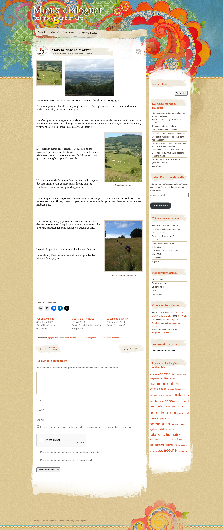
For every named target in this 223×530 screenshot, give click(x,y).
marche (73, 337)
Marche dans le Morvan (137, 50)
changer (153, 378)
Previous (53, 348)
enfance (169, 395)
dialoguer (179, 388)
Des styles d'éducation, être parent (167, 236)
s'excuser (154, 444)
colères (172, 378)
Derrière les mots (159, 283)
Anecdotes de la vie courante (165, 225)
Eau (163, 395)
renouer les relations (170, 439)
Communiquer (158, 388)
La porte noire (158, 286)
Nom (39, 400)
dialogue (170, 388)
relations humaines (166, 434)
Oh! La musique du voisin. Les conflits (168, 133)
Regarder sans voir (160, 332)
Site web (40, 419)
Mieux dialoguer (67, 9)
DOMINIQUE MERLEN (162, 315)
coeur (158, 378)
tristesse (156, 450)
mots (179, 405)
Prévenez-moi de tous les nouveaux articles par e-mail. (66, 459)
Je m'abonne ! (160, 205)
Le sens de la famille (117, 318)
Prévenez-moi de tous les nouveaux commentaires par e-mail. (69, 451)
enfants (181, 394)
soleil (185, 445)
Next (126, 348)
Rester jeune (172, 319)
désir (159, 395)
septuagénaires (92, 337)
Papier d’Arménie (45, 318)
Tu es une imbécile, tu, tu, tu (164, 125)
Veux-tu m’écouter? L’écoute (164, 129)
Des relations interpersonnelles (166, 228)
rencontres (154, 439)
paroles (155, 418)
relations (172, 429)
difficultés (153, 395)
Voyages (50, 337)
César (66, 337)
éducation (183, 450)
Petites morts (157, 279)
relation (163, 429)
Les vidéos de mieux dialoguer (165, 250)
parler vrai (183, 413)
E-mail (40, 410)
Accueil (41, 32)
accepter (154, 374)
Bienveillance (181, 374)
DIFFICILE (182, 315)
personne (164, 418)
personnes (160, 424)
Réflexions (156, 257)
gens (169, 400)
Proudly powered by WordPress (45, 520)
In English (156, 246)
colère (164, 378)
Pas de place (158, 293)
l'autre (166, 406)
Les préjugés (158, 165)
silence (180, 445)
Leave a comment (113, 337)
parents (157, 412)
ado (160, 374)
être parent (154, 455)
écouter (171, 450)
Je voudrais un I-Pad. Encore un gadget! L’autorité (166, 161)
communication (164, 383)
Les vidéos (68, 32)
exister (152, 401)
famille (159, 401)
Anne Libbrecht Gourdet (82, 53)
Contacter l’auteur (88, 33)
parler (171, 412)
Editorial (54, 32)
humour (176, 401)
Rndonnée (81, 337)
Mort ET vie (157, 254)
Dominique (157, 323)
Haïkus (155, 239)
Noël (154, 290)
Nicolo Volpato (80, 520)
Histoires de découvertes (163, 243)
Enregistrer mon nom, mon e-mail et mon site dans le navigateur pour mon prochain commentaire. (86, 427)
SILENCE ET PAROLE (83, 318)
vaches (102, 337)
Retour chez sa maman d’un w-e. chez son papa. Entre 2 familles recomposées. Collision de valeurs (169, 146)
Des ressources (159, 232)
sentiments (168, 444)
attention (170, 374)
